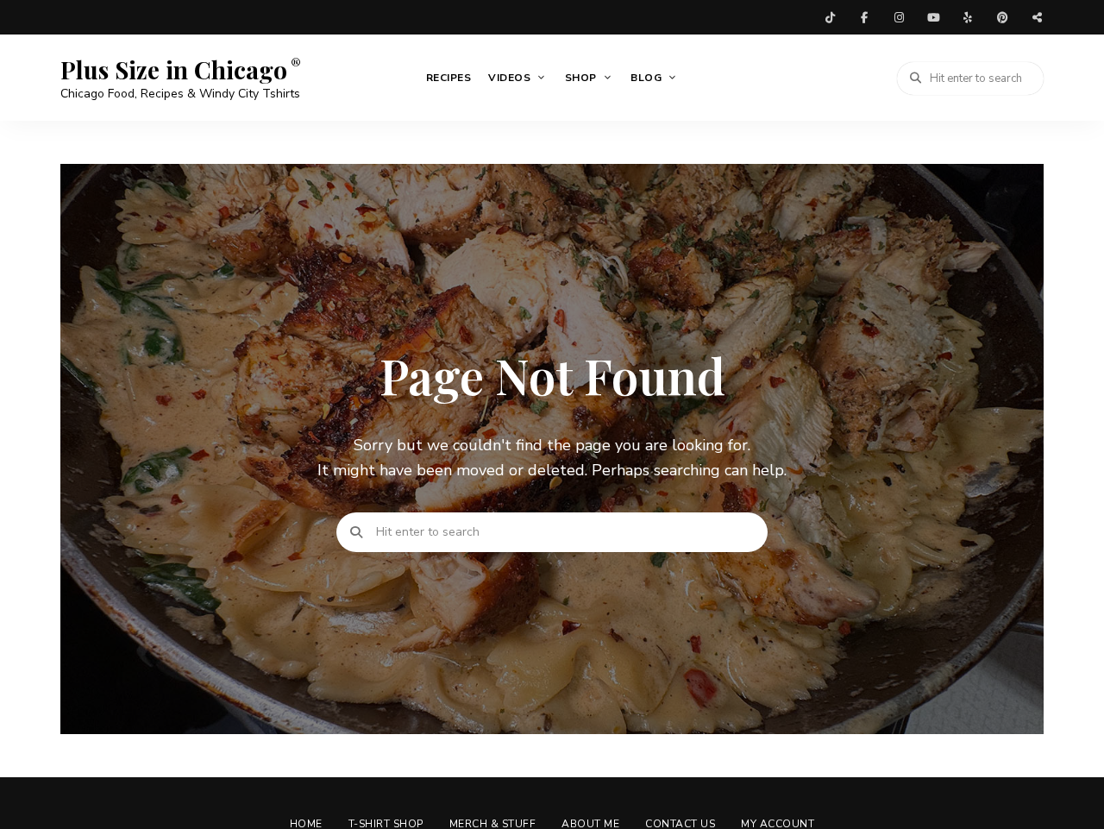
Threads (1036, 17)
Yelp (967, 17)
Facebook (864, 17)
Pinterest (1002, 17)
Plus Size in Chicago (173, 70)
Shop (581, 78)
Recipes (449, 78)
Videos (509, 78)
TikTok (829, 17)
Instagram (898, 17)
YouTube (933, 17)
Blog (646, 78)
